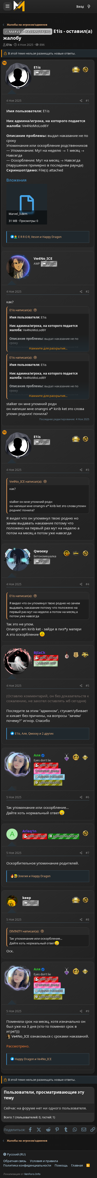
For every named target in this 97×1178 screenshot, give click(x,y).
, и (39, 237)
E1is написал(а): (20, 310)
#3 (87, 470)
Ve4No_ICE (20, 1036)
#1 (87, 101)
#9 (87, 1011)
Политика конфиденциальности (27, 1165)
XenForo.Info (32, 1174)
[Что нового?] (89, 6)
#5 (87, 686)
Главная (77, 1165)
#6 (87, 797)
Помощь (61, 1165)
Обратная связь (14, 1161)
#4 (87, 584)
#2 (87, 292)
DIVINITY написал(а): (24, 931)
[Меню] (7, 6)
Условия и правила (44, 1161)
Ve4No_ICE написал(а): (25, 481)
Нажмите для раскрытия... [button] (48, 348)
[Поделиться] (81, 101)
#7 (87, 853)
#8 (87, 920)
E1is (9, 45)
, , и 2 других (34, 734)
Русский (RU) (16, 1154)
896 (42, 45)
